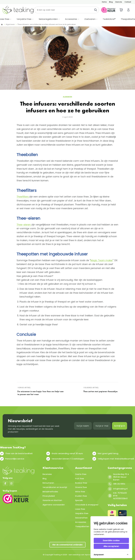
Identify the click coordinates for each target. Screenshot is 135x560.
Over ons (118, 2)
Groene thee (81, 487)
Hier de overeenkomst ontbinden (67, 544)
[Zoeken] (96, 10)
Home (104, 2)
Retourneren (48, 483)
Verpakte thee (24, 19)
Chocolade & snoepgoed (86, 504)
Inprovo (88, 554)
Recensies (47, 474)
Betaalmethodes (50, 491)
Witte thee (80, 491)
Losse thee (80, 509)
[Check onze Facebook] (5, 483)
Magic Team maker (101, 260)
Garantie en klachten (52, 500)
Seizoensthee (81, 517)
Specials (79, 500)
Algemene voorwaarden (54, 504)
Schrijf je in (119, 425)
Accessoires (71, 19)
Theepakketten (82, 526)
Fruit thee (79, 478)
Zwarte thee (80, 474)
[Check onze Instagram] (11, 483)
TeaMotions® (109, 19)
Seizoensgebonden (48, 19)
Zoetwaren (89, 19)
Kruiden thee (81, 496)
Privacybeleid (49, 496)
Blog (111, 2)
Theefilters (23, 196)
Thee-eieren (24, 224)
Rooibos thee (81, 483)
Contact (128, 2)
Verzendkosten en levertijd (55, 487)
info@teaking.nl (120, 488)
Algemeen (10, 24)
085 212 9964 (119, 484)
